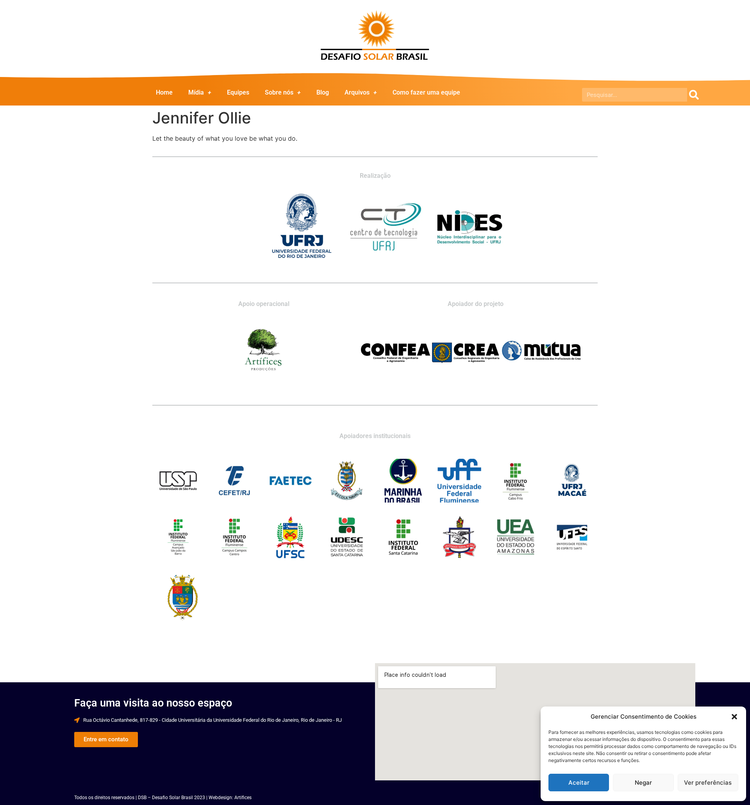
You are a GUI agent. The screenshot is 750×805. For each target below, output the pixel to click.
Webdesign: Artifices (230, 797)
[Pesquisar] (694, 95)
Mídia (196, 92)
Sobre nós (279, 92)
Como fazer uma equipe (426, 92)
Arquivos (357, 92)
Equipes (238, 92)
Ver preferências (708, 782)
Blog (322, 92)
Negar (643, 782)
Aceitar (578, 782)
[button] (734, 717)
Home (164, 92)
